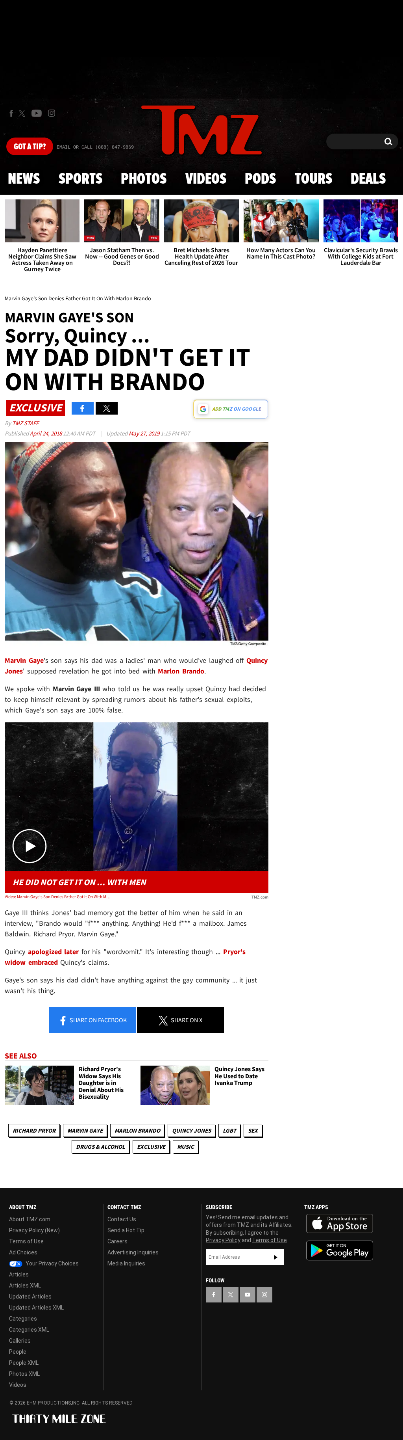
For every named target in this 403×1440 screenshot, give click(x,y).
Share (97, 1020)
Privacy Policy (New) (34, 1230)
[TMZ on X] (23, 113)
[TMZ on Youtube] (36, 113)
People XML (24, 1363)
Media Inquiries (126, 1263)
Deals (368, 179)
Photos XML (24, 1374)
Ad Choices (23, 1252)
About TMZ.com (29, 1219)
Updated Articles (30, 1296)
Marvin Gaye (85, 1130)
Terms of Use (26, 1241)
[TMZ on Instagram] (51, 113)
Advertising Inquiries (133, 1252)
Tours (313, 179)
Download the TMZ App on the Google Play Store (339, 1251)
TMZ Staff (25, 423)
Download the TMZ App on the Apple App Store (339, 1223)
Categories (23, 1318)
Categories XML (29, 1330)
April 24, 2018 (46, 433)
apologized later (53, 951)
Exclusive (151, 1146)
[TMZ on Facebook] (11, 113)
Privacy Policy (223, 1240)
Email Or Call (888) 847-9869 (95, 147)
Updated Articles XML (36, 1307)
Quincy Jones (191, 1130)
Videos (205, 179)
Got (30, 147)
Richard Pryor (34, 1130)
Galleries (20, 1341)
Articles (19, 1274)
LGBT (229, 1130)
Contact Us (121, 1219)
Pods (260, 179)
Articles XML (25, 1285)
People (17, 1352)
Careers (117, 1241)
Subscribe (276, 1257)
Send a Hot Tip (125, 1230)
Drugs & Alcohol (100, 1146)
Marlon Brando (137, 1130)
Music (185, 1146)
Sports (80, 179)
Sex (253, 1130)
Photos (143, 179)
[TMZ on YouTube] (247, 1294)
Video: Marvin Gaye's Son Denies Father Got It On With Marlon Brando (57, 896)
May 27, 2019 (145, 433)
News (24, 179)
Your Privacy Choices (51, 1263)
